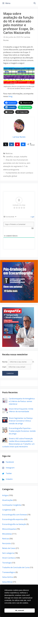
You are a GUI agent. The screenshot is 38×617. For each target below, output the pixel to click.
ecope (16, 156)
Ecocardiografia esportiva (13, 519)
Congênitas (7, 509)
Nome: (5, 362)
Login (32, 217)
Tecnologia (7, 562)
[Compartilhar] (11, 144)
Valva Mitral (7, 582)
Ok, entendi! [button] (19, 610)
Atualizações (7, 500)
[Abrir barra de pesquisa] (34, 3)
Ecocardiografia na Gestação (14, 524)
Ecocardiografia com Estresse (14, 514)
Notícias (9, 153)
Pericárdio (6, 543)
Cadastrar (10, 373)
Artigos (5, 495)
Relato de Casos (8, 548)
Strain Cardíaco (8, 558)
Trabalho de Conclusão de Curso (15, 567)
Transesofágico (8, 572)
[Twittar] (5, 144)
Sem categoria (8, 553)
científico (9, 156)
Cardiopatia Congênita (11, 505)
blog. (11, 96)
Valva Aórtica (7, 577)
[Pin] (17, 144)
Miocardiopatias (9, 529)
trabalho (23, 156)
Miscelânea (7, 534)
